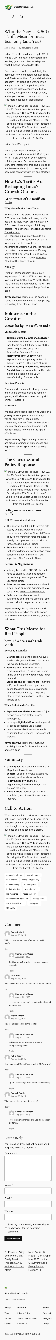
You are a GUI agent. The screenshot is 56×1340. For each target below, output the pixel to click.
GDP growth (11, 879)
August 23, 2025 (18, 935)
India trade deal (13, 889)
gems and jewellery (30, 879)
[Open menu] (6, 16)
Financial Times (41, 533)
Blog (36, 48)
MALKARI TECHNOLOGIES (28, 1334)
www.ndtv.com (28, 591)
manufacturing (31, 889)
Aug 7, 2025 (9, 48)
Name (8, 1185)
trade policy (34, 903)
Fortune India (30, 377)
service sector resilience (17, 898)
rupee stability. (29, 894)
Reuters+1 (21, 363)
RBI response (12, 894)
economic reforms (14, 875)
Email (8, 1198)
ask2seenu (26, 48)
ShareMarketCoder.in (24, 7)
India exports (30, 884)
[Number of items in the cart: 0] (21, 16)
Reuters (15, 232)
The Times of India (25, 243)
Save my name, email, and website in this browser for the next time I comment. (28, 1228)
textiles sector (39, 898)
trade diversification (15, 903)
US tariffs (10, 908)
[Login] (13, 16)
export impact (33, 875)
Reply (7, 949)
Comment (10, 1153)
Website (8, 1211)
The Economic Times (24, 228)
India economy (12, 884)
